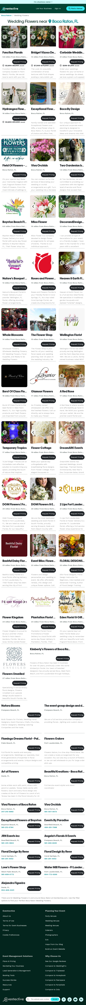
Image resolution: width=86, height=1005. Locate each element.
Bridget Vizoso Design (45, 52)
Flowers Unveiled (13, 673)
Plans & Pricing (9, 961)
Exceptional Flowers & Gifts (48, 109)
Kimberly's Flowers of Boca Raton (51, 649)
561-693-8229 (50, 843)
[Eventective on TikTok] (69, 999)
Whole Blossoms (12, 335)
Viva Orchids (39, 165)
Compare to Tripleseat (55, 971)
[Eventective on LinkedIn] (81, 999)
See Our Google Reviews (55, 961)
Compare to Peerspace (55, 980)
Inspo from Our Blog (54, 944)
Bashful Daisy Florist (15, 561)
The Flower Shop (41, 335)
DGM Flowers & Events (45, 504)
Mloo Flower (39, 222)
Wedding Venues (52, 921)
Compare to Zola (52, 989)
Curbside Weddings (72, 52)
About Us (7, 916)
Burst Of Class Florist (15, 391)
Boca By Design (70, 109)
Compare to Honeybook (55, 975)
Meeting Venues (52, 925)
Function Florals (12, 52)
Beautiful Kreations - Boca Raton (65, 771)
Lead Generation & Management (16, 971)
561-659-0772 (7, 874)
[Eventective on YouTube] (75, 999)
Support (6, 989)
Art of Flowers (10, 771)
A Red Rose (67, 391)
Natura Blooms (10, 705)
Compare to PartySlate (55, 985)
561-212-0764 (7, 827)
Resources (7, 985)
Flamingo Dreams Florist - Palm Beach (25, 738)
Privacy (6, 930)
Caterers (49, 930)
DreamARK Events (71, 448)
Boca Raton (6, 15)
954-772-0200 (50, 874)
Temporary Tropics (14, 448)
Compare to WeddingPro (55, 966)
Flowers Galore (54, 738)
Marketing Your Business (13, 966)
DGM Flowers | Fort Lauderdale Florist (26, 504)
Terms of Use (8, 921)
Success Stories (9, 980)
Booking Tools (8, 975)
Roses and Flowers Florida (48, 278)
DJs (46, 940)
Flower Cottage (41, 448)
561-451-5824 (7, 843)
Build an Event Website (55, 949)
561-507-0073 (50, 812)
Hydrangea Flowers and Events (22, 109)
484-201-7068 (50, 827)
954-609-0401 (7, 890)
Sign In (58, 8)
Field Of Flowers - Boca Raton (21, 165)
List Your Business (44, 8)
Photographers (51, 935)
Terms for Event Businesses (15, 925)
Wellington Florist (71, 335)
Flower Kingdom (12, 617)
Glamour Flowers (42, 391)
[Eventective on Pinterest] (64, 999)
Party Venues (50, 916)
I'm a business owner (42, 2)
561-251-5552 (7, 859)
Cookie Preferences (11, 935)
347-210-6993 (7, 812)
